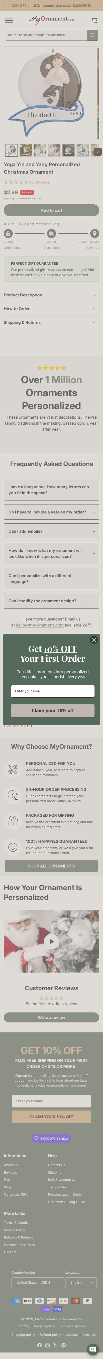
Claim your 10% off (53, 710)
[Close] (94, 640)
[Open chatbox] (93, 1350)
